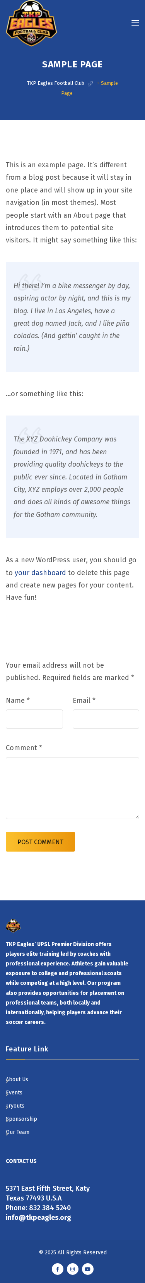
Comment (24, 748)
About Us (17, 1079)
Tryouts (15, 1106)
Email (84, 700)
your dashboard (40, 573)
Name (18, 700)
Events (14, 1092)
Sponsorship (21, 1119)
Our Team (17, 1132)
